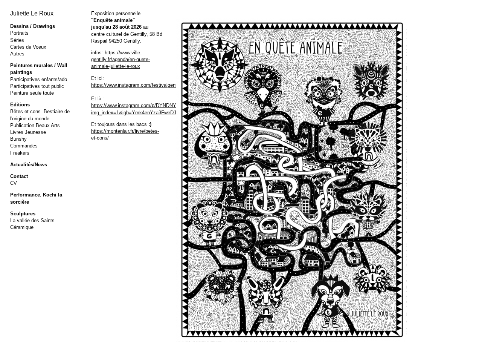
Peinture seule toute (32, 93)
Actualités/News (28, 164)
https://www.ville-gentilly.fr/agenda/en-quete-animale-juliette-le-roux (120, 59)
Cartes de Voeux (28, 47)
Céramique (22, 227)
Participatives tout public (37, 86)
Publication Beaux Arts (35, 125)
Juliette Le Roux (31, 13)
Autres (17, 54)
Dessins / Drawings (32, 26)
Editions (20, 104)
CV (13, 183)
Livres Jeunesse (28, 132)
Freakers (19, 153)
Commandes (24, 146)
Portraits (19, 33)
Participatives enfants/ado (38, 79)
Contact (19, 176)
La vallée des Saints (32, 220)
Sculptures (22, 213)
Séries (17, 40)
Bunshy (18, 139)
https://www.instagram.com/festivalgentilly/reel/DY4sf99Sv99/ (158, 85)
